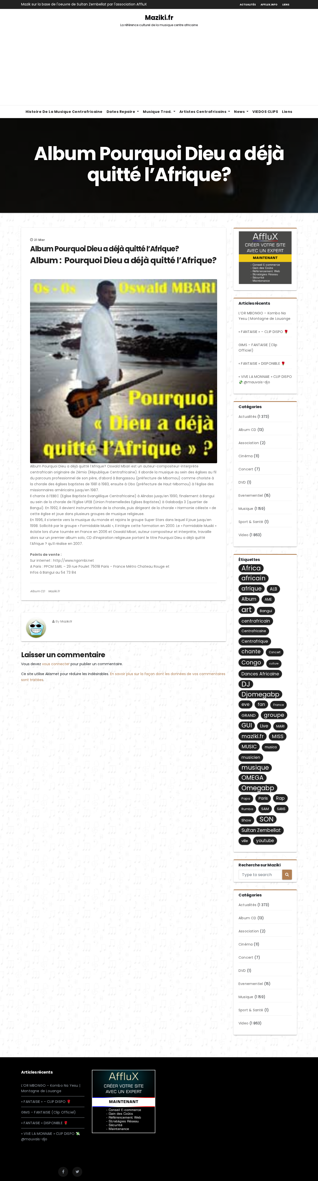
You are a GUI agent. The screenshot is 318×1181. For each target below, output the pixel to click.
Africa (251, 568)
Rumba (247, 809)
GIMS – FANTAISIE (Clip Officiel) (48, 1112)
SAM (265, 808)
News (240, 111)
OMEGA (252, 778)
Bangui (266, 610)
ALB (273, 589)
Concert (245, 469)
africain (253, 578)
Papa (245, 798)
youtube (265, 841)
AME (268, 599)
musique (255, 768)
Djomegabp (260, 694)
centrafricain (255, 621)
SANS (281, 808)
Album (248, 599)
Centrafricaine (253, 631)
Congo (251, 662)
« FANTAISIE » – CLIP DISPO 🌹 (263, 331)
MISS (277, 736)
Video (243, 534)
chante (251, 651)
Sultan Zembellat (261, 830)
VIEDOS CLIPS (265, 111)
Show (246, 820)
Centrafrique (254, 641)
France (278, 705)
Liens (285, 4)
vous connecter (56, 663)
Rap (280, 798)
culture (273, 663)
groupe (274, 715)
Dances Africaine (260, 674)
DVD (242, 482)
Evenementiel (250, 495)
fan (261, 704)
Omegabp (257, 788)
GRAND (248, 715)
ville (244, 840)
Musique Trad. (157, 111)
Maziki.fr (159, 20)
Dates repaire (121, 111)
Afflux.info (269, 4)
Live (264, 726)
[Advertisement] (159, 68)
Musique (245, 508)
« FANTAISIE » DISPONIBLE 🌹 (261, 363)
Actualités (248, 4)
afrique (251, 588)
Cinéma (245, 456)
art (246, 610)
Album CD (37, 591)
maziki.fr (252, 736)
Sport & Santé (250, 521)
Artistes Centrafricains (203, 111)
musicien (250, 757)
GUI (246, 725)
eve (245, 704)
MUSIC (249, 746)
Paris (263, 798)
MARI (280, 726)
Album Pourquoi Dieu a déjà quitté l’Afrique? (104, 249)
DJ (245, 684)
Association (248, 442)
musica (271, 747)
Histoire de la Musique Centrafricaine (64, 111)
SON (266, 819)
